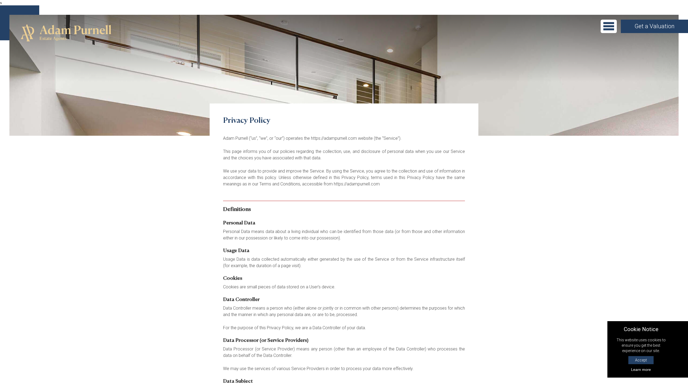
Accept (641, 360)
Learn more (641, 369)
